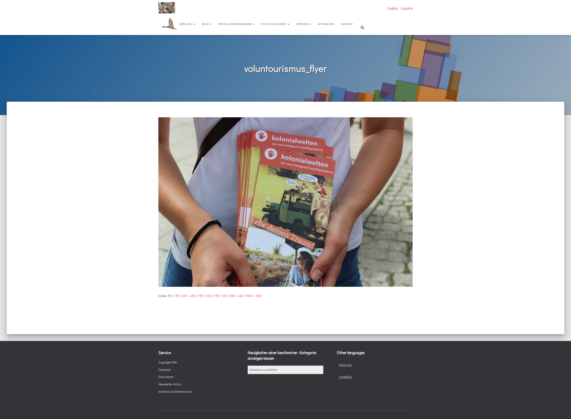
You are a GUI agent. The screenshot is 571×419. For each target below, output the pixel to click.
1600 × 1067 (254, 296)
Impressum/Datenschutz (175, 391)
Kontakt (347, 24)
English (392, 8)
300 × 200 (189, 296)
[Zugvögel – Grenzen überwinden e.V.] (166, 7)
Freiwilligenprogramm (235, 24)
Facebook (164, 369)
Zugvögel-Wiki (167, 362)
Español (407, 8)
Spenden (302, 24)
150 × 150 (174, 296)
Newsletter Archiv (169, 384)
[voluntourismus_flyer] (285, 201)
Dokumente (165, 377)
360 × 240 (237, 296)
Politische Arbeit (274, 24)
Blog (205, 24)
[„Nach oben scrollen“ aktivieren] (562, 410)
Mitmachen (326, 24)
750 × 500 (205, 296)
